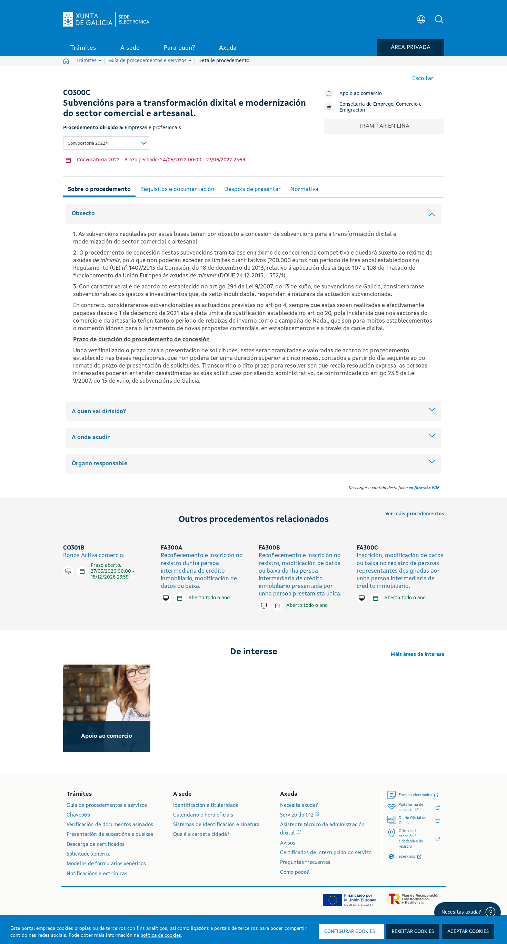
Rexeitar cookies (413, 931)
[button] (439, 19)
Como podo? (294, 872)
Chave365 (78, 815)
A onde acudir (91, 437)
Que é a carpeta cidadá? (201, 834)
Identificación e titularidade (206, 805)
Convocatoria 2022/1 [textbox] (88, 143)
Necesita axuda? (299, 805)
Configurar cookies (349, 931)
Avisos (287, 843)
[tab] (99, 188)
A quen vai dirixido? (99, 411)
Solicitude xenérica (89, 854)
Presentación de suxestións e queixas (110, 834)
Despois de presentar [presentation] (252, 189)
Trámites (87, 60)
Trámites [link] (83, 48)
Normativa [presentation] (304, 189)
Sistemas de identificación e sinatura (216, 825)
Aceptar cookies (468, 931)
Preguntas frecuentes (305, 862)
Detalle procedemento (223, 60)
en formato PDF (424, 488)
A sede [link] (130, 48)
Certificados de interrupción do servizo (325, 853)
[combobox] (106, 143)
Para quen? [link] (179, 48)
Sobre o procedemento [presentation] (99, 189)
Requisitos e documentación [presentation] (177, 189)
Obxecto (83, 214)
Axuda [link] (228, 48)
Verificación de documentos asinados (110, 825)
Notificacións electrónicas (97, 874)
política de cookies (160, 935)
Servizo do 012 (297, 815)
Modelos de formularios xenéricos (106, 864)
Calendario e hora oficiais (203, 815)
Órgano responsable (100, 464)
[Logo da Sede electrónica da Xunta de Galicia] (106, 19)
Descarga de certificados (96, 844)
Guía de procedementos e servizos (148, 60)
